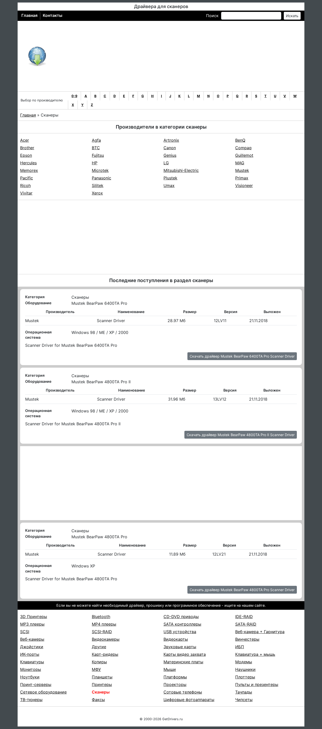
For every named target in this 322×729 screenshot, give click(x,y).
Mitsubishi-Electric (181, 170)
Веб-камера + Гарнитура (260, 631)
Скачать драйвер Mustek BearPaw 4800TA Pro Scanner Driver (242, 590)
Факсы (98, 699)
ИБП (239, 646)
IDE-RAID (244, 616)
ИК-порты (29, 654)
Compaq (243, 147)
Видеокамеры (105, 639)
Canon (170, 147)
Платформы (175, 676)
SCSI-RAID (102, 631)
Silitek (97, 185)
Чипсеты (244, 699)
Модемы (243, 661)
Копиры (99, 661)
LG (166, 162)
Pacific (26, 177)
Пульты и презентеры (256, 684)
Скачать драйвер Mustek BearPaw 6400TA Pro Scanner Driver (242, 356)
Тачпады (243, 692)
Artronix (171, 140)
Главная (29, 15)
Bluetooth (101, 616)
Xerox (97, 193)
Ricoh (25, 185)
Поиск (212, 15)
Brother (27, 147)
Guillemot (244, 155)
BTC (96, 147)
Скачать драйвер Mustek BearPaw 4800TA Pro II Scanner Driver (241, 435)
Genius (170, 155)
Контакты (52, 15)
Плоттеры (245, 676)
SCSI (24, 631)
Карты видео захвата (185, 654)
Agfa (96, 140)
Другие (99, 646)
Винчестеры (247, 639)
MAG (239, 162)
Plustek (170, 177)
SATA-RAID (245, 624)
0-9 (74, 96)
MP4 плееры (104, 624)
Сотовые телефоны (183, 692)
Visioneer (244, 185)
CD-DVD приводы (181, 616)
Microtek (100, 170)
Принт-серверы (35, 684)
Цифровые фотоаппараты (189, 699)
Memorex (29, 170)
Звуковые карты (180, 646)
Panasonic (101, 177)
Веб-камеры (32, 639)
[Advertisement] (177, 56)
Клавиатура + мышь (255, 654)
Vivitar (26, 193)
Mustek (242, 170)
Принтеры (102, 684)
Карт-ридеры (105, 654)
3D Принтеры (33, 616)
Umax (169, 185)
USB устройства (180, 631)
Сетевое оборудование (43, 692)
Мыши (170, 669)
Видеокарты (176, 639)
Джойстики (31, 646)
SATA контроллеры (182, 624)
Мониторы (30, 669)
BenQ (240, 140)
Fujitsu (98, 155)
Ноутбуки (29, 676)
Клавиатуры (32, 661)
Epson (26, 155)
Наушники (245, 669)
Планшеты (102, 676)
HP (94, 162)
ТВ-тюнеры (31, 699)
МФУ (96, 669)
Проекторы (175, 684)
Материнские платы (183, 661)
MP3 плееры (32, 624)
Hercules (28, 162)
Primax (241, 177)
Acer (24, 140)
